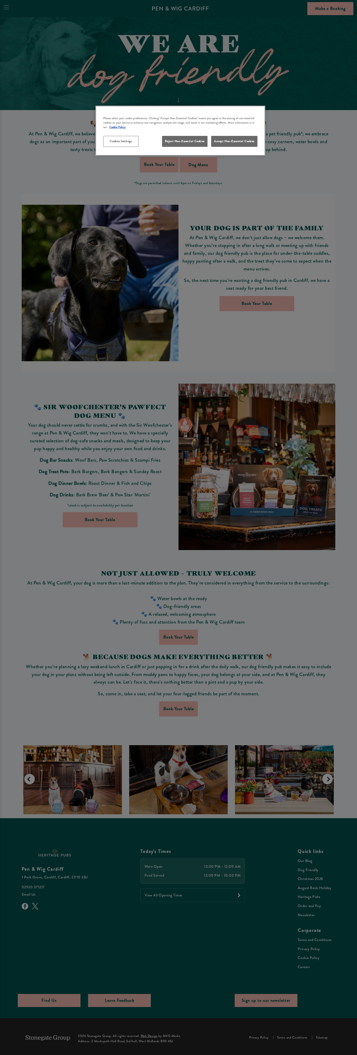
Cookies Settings (121, 141)
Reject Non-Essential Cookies (185, 141)
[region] (180, 131)
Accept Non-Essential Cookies (234, 141)
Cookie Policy (117, 127)
